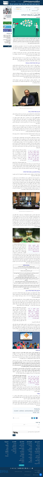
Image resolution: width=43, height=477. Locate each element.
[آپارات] (27, 468)
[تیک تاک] (15, 468)
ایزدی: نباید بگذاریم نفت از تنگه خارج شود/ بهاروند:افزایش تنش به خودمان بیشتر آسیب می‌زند (6, 41)
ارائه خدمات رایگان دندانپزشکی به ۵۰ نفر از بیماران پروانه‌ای (8, 16)
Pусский (7, 453)
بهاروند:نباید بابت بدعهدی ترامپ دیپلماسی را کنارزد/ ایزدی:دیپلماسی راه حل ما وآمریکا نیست (6, 37)
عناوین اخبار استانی (30, 452)
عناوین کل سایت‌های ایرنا (30, 449)
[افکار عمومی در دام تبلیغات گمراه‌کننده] (26, 27)
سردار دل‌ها (22, 446)
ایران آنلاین (14, 448)
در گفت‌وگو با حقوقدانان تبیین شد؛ (35, 13)
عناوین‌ (37, 4)
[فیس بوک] (17, 468)
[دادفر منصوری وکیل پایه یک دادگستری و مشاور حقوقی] (26, 201)
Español (6, 451)
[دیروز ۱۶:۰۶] (7, 11)
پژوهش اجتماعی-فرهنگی (35, 10)
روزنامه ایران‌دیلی (13, 450)
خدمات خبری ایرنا (37, 463)
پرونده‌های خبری (29, 443)
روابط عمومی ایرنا (37, 451)
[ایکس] (30, 468)
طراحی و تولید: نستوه (37, 473)
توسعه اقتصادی (22, 410)
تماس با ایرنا (38, 445)
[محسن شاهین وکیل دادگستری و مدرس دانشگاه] (26, 96)
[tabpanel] (7, 14)
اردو (7, 454)
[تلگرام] (32, 468)
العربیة (7, 446)
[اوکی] (14, 468)
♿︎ (40, 474)
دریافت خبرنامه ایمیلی (37, 461)
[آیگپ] (24, 468)
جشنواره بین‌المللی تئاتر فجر (21, 461)
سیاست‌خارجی (16, 4)
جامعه (23, 4)
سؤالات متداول (38, 448)
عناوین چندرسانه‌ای (30, 461)
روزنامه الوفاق (14, 446)
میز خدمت (38, 459)
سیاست (34, 4)
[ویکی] (12, 468)
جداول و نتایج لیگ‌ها (22, 456)
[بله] (25, 468)
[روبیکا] (29, 468)
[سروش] (20, 468)
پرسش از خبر (22, 453)
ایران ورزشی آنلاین (14, 452)
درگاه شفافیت (38, 456)
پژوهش (38, 9)
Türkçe (7, 450)
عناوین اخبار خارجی (30, 455)
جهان (25, 4)
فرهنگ (20, 4)
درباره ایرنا (38, 443)
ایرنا (31, 2)
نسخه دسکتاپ (21, 465)
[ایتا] (22, 468)
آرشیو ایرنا (38, 446)
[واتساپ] (10, 468)
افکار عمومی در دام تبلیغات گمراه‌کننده (30, 15)
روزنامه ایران (14, 445)
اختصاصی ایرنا (16, 410)
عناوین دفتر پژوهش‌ (30, 458)
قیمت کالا (34, 412)
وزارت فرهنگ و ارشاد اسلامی (29, 410)
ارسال (14, 435)
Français (6, 456)
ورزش (28, 4)
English (7, 445)
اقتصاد (31, 4)
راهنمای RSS (38, 450)
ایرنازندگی (14, 443)
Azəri (7, 448)
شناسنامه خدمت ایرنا (37, 453)
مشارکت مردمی (37, 457)
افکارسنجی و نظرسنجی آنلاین (21, 444)
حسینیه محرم (22, 459)
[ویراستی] (19, 468)
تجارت (38, 412)
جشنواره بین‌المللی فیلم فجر (21, 449)
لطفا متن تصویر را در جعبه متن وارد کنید (34, 431)
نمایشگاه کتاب (22, 451)
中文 (7, 443)
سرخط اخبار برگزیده (30, 446)
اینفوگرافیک (22, 454)
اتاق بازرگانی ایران (36, 410)
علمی (12, 4)
